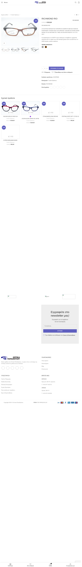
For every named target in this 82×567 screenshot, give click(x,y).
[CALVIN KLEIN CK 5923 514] (10, 108)
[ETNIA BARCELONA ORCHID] (50, 161)
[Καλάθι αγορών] (78, 2)
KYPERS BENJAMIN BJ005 (10, 351)
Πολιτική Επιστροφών (6, 539)
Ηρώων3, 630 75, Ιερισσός (48, 536)
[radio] (43, 47)
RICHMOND (76, 20)
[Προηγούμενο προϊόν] (75, 15)
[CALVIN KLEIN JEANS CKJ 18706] (30, 108)
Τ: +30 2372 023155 (47, 548)
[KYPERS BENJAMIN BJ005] (10, 290)
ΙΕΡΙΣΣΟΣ (44, 533)
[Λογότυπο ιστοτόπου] (40, 2)
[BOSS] (11, 364)
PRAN (35, 557)
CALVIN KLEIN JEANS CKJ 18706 (30, 118)
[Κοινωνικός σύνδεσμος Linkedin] (60, 87)
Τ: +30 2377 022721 (47, 539)
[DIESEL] (68, 364)
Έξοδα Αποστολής (5, 536)
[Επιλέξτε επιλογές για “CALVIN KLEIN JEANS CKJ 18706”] (29, 112)
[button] (9, 112)
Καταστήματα (45, 518)
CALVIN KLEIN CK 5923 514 (10, 116)
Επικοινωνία (45, 523)
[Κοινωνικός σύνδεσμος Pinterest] (57, 87)
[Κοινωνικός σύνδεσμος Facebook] (51, 87)
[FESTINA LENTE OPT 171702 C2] (70, 161)
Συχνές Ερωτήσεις (5, 542)
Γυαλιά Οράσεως (15, 14)
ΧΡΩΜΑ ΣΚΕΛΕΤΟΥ (47, 44)
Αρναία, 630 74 (45, 545)
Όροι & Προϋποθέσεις (6, 547)
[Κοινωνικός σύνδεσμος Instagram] (12, 522)
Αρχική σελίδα (4, 14)
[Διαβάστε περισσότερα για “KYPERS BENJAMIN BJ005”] (9, 348)
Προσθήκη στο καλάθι (56, 68)
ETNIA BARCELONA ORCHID (50, 223)
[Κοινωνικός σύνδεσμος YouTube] (17, 522)
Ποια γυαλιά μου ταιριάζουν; (8, 544)
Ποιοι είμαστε (45, 515)
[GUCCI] (49, 364)
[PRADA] (30, 364)
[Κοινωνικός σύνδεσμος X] (54, 87)
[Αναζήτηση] (75, 2)
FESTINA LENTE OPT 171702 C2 (70, 223)
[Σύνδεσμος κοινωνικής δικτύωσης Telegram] (64, 87)
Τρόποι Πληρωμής (6, 533)
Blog (43, 521)
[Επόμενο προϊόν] (79, 15)
